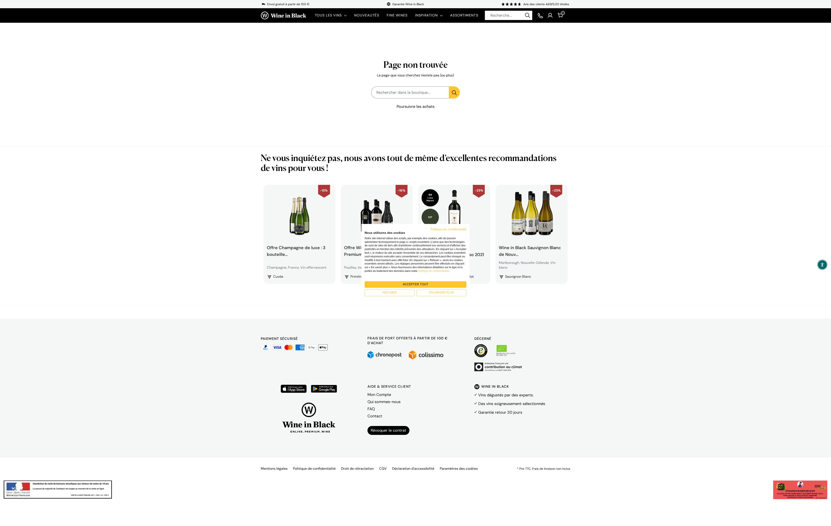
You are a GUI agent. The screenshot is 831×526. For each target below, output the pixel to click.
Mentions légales (274, 468)
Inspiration (426, 15)
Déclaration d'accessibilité (413, 468)
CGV (383, 468)
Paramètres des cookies (459, 468)
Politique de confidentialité (314, 468)
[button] (822, 265)
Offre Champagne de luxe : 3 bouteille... (296, 250)
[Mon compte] (550, 15)
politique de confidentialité (433, 271)
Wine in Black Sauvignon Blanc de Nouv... (530, 250)
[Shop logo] (283, 15)
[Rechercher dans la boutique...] (454, 92)
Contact (374, 416)
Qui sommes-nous (384, 401)
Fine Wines (397, 15)
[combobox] (508, 15)
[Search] (527, 15)
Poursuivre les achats (416, 106)
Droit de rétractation (357, 468)
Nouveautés (366, 15)
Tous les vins (328, 15)
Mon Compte (379, 394)
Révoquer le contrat (388, 430)
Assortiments (464, 15)
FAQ (371, 408)
